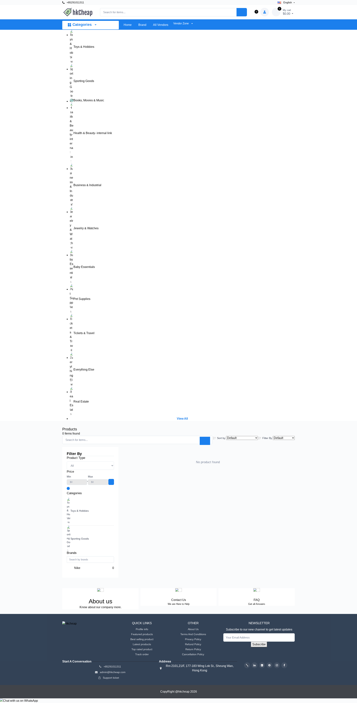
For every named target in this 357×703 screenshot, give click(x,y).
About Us (193, 629)
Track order (142, 654)
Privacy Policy (193, 639)
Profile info (142, 629)
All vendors (160, 24)
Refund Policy (193, 644)
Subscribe (259, 644)
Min (69, 476)
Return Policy (193, 649)
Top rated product (141, 649)
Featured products (142, 634)
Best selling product (141, 639)
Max (90, 476)
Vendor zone (181, 23)
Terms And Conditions (193, 634)
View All (182, 418)
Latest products (142, 644)
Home (128, 24)
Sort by (221, 438)
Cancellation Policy (193, 654)
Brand (142, 24)
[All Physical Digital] (90, 465)
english (288, 2)
